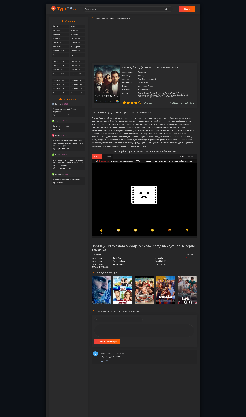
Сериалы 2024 (58, 70)
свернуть (190, 255)
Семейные (57, 43)
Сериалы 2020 (76, 70)
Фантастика (75, 43)
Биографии (75, 38)
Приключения (76, 55)
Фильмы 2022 (58, 93)
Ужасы (73, 26)
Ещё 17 (59, 129)
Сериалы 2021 (76, 66)
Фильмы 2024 (58, 85)
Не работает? (188, 156)
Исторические (58, 51)
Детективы (57, 47)
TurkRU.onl (138, 161)
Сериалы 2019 (76, 74)
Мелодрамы (75, 47)
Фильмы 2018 (76, 93)
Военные (56, 34)
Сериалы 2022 (76, 62)
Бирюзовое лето (62, 149)
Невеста (59, 183)
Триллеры (75, 34)
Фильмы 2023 (58, 89)
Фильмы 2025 (58, 81)
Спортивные (75, 51)
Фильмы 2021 (76, 81)
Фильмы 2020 (76, 85)
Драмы (55, 26)
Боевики (56, 30)
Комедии (56, 38)
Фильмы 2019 (76, 89)
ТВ (66, 8)
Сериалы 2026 (58, 62)
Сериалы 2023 (58, 74)
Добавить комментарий (107, 341)
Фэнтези (74, 30)
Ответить (104, 360)
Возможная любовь (63, 115)
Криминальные (59, 55)
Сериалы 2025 (58, 66)
